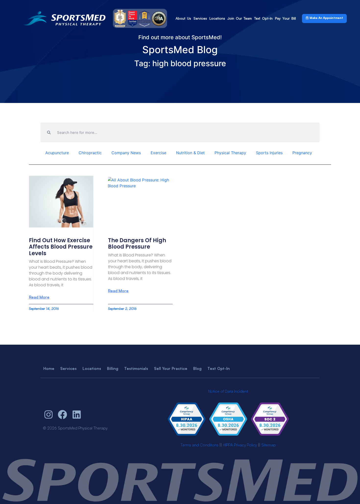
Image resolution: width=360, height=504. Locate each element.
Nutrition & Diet (190, 152)
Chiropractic (90, 152)
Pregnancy (302, 152)
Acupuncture (57, 152)
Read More (39, 297)
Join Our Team (240, 18)
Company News (126, 152)
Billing (112, 368)
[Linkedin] (76, 414)
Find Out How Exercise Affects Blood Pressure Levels (61, 247)
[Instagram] (48, 414)
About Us (183, 18)
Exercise (158, 152)
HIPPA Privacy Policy (240, 444)
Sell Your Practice (170, 368)
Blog (197, 368)
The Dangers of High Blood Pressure (137, 244)
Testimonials (136, 368)
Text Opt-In (263, 18)
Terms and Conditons (199, 444)
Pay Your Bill (285, 18)
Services (200, 18)
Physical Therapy (230, 152)
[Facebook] (62, 414)
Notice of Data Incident (228, 391)
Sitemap (268, 444)
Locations (217, 18)
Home (48, 368)
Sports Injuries (269, 152)
